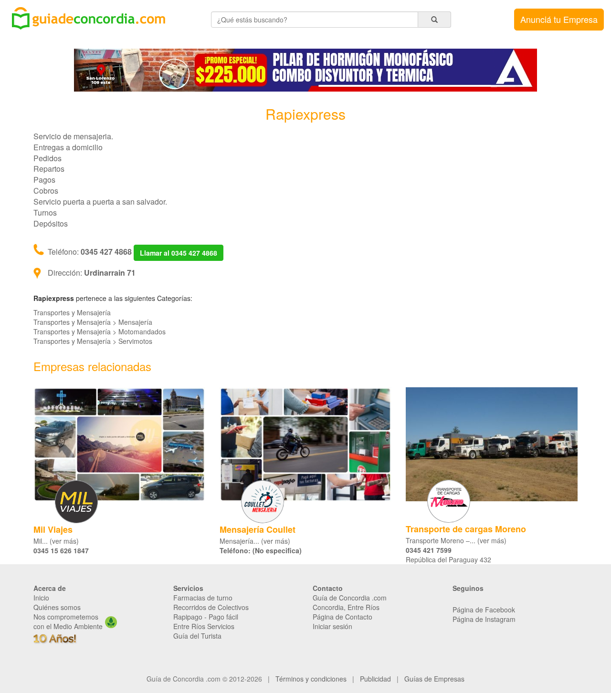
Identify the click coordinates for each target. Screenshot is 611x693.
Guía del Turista (197, 636)
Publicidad (375, 678)
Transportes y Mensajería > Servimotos (92, 341)
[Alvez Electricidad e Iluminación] (305, 69)
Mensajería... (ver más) (255, 541)
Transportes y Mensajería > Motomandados (99, 331)
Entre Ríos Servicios (203, 626)
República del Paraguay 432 (448, 559)
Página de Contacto (342, 616)
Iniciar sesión (332, 626)
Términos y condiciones (311, 678)
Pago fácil (223, 616)
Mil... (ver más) (56, 541)
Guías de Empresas (434, 678)
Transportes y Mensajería (72, 312)
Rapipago (187, 616)
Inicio (41, 597)
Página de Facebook (484, 609)
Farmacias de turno (202, 597)
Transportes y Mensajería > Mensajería (92, 322)
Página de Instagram (484, 619)
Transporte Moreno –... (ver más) (456, 540)
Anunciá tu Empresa (559, 19)
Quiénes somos (57, 607)
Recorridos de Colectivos (211, 607)
